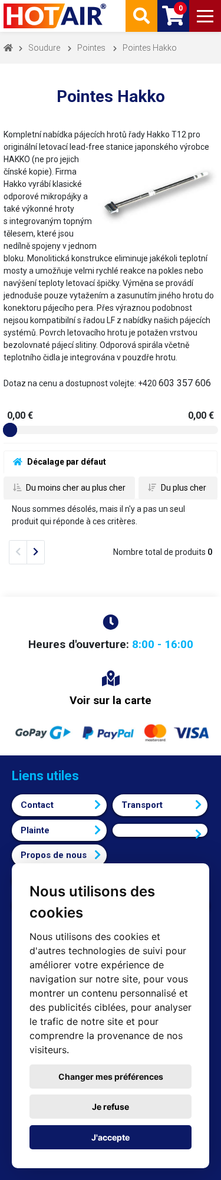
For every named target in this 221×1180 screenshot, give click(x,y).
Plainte (35, 830)
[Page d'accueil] (56, 16)
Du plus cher (182, 487)
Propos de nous (54, 855)
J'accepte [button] (110, 1137)
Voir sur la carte (110, 700)
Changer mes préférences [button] (110, 1076)
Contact (37, 805)
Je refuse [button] (110, 1107)
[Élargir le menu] (205, 16)
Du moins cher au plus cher (75, 487)
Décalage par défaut (65, 461)
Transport (142, 805)
